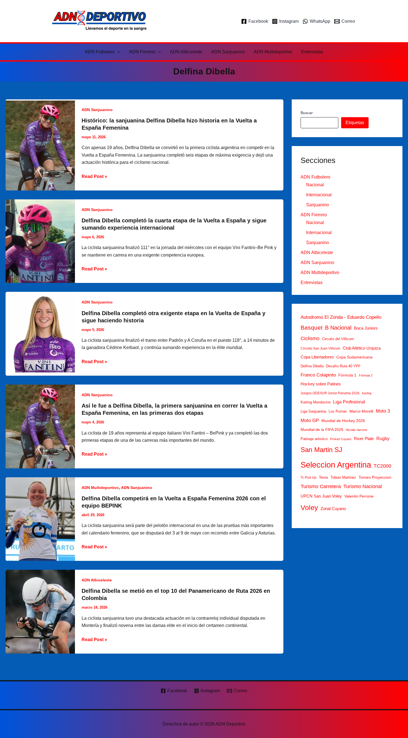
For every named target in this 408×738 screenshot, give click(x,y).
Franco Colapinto (318, 375)
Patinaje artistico (314, 439)
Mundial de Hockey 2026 (343, 420)
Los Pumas (338, 411)
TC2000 (382, 466)
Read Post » (94, 177)
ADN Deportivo (194, 20)
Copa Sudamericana (354, 357)
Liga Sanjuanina (313, 411)
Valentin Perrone (359, 496)
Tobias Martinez (343, 477)
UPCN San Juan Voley (321, 496)
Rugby (382, 438)
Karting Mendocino (316, 402)
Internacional (319, 194)
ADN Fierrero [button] (142, 51)
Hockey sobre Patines (321, 384)
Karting (366, 393)
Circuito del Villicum (338, 339)
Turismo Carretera (321, 486)
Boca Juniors (366, 328)
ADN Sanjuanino (228, 51)
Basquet (312, 327)
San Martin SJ (321, 450)
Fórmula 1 (347, 375)
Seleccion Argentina (336, 464)
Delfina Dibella (312, 366)
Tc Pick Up (308, 478)
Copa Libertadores (317, 357)
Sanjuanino (317, 204)
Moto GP (310, 420)
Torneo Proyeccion (375, 477)
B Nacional (338, 328)
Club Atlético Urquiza (362, 348)
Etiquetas (355, 122)
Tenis (323, 477)
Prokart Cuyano (340, 439)
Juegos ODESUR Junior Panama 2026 (330, 393)
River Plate (364, 438)
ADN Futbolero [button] (100, 51)
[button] (117, 52)
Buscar (307, 113)
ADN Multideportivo (273, 51)
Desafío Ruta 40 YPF (343, 366)
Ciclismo (310, 338)
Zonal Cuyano (333, 508)
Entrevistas (312, 51)
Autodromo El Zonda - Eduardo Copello (341, 317)
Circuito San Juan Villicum (320, 348)
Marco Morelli (361, 411)
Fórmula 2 (365, 375)
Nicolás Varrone (356, 430)
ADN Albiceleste (186, 51)
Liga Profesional (349, 401)
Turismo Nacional (362, 486)
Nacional (315, 184)
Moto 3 (383, 411)
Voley (309, 507)
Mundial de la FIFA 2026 (322, 430)
